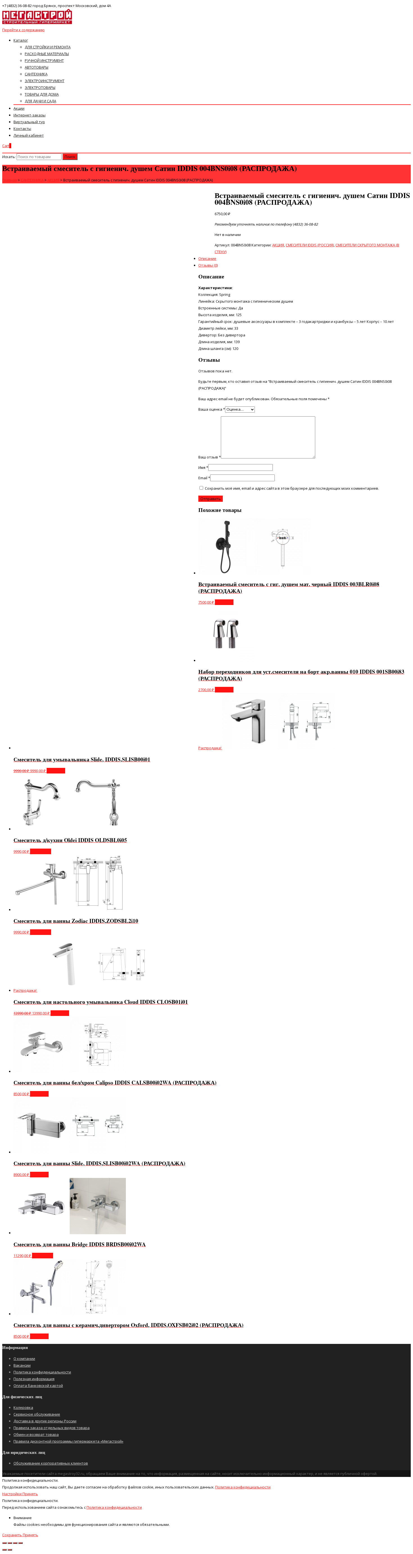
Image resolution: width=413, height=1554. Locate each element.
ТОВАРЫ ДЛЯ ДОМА (42, 94)
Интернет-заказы (29, 115)
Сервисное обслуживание (36, 1414)
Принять (30, 1493)
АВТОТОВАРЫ (36, 67)
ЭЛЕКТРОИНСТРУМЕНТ (44, 80)
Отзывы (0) (208, 265)
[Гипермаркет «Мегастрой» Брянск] (37, 23)
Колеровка (23, 1407)
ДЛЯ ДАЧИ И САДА (40, 101)
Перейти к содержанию (23, 29)
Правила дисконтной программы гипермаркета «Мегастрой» (68, 1441)
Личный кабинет (28, 135)
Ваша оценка (211, 409)
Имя (203, 467)
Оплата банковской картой (38, 1385)
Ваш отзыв (209, 457)
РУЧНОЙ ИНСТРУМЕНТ (44, 60)
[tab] (212, 224)
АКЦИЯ (278, 245)
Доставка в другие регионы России (44, 1420)
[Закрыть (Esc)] (4, 1543)
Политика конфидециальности (243, 1487)
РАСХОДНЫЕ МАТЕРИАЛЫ (47, 53)
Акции (18, 108)
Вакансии (22, 1365)
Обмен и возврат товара (36, 1434)
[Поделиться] (10, 1543)
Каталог (20, 40)
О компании (24, 1358)
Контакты (22, 128)
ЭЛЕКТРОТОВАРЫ (40, 87)
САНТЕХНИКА (36, 74)
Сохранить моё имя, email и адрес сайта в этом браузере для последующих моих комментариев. (292, 488)
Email (204, 477)
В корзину (224, 602)
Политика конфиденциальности (42, 1372)
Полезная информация (34, 1378)
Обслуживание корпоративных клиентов (50, 1463)
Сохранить (12, 1534)
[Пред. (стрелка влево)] (4, 1550)
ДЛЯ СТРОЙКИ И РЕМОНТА (48, 47)
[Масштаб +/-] (20, 1543)
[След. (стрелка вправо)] (10, 1550)
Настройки (12, 1493)
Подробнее (40, 851)
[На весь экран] (15, 1543)
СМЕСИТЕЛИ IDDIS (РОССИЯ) (310, 245)
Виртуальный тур (29, 121)
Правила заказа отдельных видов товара (51, 1427)
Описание (207, 258)
